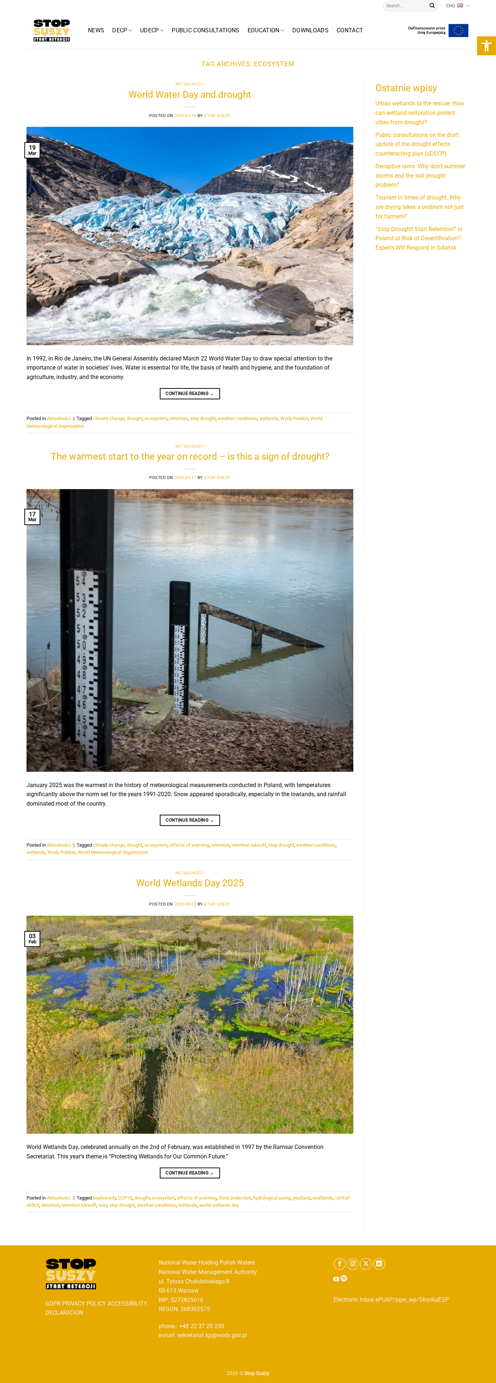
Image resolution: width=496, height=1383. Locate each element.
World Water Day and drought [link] (190, 94)
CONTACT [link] (350, 30)
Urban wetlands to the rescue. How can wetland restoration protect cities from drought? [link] (419, 112)
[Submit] (432, 6)
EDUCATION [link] (264, 30)
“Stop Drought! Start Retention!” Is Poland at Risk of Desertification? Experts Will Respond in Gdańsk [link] (418, 238)
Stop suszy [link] (217, 115)
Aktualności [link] (189, 84)
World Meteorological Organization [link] (113, 852)
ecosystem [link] (156, 418)
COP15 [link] (125, 1198)
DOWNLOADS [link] (310, 30)
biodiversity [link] (104, 1198)
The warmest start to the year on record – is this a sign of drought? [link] (190, 456)
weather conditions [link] (237, 418)
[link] (486, 45)
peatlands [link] (323, 1198)
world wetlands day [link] (219, 1205)
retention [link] (179, 418)
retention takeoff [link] (249, 845)
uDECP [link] (149, 30)
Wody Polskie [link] (294, 418)
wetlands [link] (268, 418)
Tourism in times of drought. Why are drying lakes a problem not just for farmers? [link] (419, 206)
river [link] (102, 1205)
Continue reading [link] (190, 393)
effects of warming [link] (189, 845)
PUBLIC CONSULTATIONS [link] (205, 30)
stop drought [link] (203, 418)
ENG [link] (450, 5)
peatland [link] (301, 1198)
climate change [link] (109, 418)
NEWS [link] (96, 30)
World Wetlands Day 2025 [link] (190, 883)
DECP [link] (119, 30)
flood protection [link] (235, 1198)
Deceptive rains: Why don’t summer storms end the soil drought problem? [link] (420, 175)
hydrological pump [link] (271, 1198)
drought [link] (134, 418)
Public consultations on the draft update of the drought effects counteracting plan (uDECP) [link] (417, 144)
